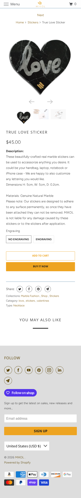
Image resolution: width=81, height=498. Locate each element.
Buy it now (40, 266)
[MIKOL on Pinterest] (40, 370)
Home (20, 22)
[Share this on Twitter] (19, 289)
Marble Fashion (30, 295)
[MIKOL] (40, 4)
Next (40, 15)
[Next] (49, 101)
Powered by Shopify (17, 462)
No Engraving (18, 239)
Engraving (13, 231)
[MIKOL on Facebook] (19, 370)
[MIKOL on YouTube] (29, 370)
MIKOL (20, 457)
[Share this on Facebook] (28, 289)
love (22, 300)
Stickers (33, 22)
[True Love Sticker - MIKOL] (40, 62)
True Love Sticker (27, 132)
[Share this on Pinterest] (38, 289)
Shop (44, 295)
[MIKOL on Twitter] (9, 370)
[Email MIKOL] (9, 381)
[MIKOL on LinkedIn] (60, 370)
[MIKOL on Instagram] (50, 370)
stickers (31, 300)
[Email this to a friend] (47, 289)
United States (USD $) (24, 446)
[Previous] (31, 101)
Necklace (19, 305)
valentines (43, 300)
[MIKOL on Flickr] (67, 370)
